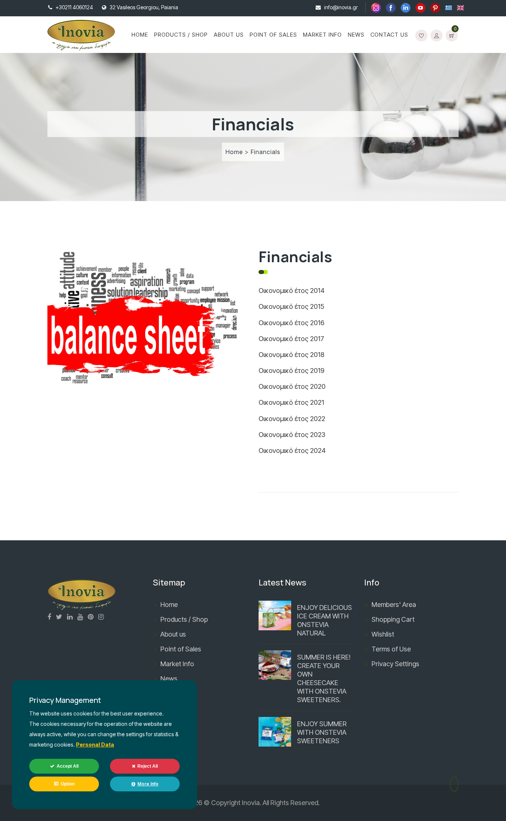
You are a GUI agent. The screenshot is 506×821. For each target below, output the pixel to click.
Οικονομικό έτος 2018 (291, 354)
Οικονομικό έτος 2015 (291, 306)
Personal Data (95, 744)
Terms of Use (391, 649)
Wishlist (383, 634)
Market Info (322, 34)
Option (67, 784)
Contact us (389, 34)
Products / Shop (181, 34)
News (356, 34)
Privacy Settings (395, 664)
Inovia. (251, 803)
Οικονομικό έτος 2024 (292, 450)
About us (229, 34)
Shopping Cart (393, 619)
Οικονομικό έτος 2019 (291, 370)
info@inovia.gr (341, 7)
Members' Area (394, 604)
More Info (148, 784)
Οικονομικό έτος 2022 (292, 419)
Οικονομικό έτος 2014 (291, 290)
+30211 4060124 (74, 7)
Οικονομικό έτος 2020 (292, 386)
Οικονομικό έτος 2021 (291, 402)
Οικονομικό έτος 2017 (291, 339)
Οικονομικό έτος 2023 (292, 434)
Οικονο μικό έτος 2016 (291, 323)
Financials (265, 152)
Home (140, 34)
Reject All (147, 766)
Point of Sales (273, 34)
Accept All (68, 766)
